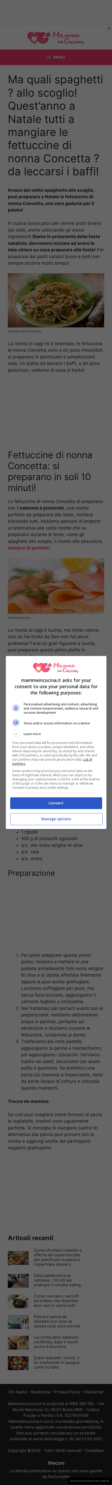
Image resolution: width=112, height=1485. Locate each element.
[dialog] (56, 742)
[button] (56, 734)
